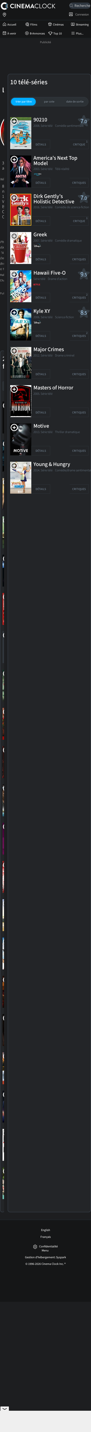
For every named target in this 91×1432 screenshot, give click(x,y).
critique (80, 143)
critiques (79, 183)
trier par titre (24, 102)
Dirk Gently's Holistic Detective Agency (53, 202)
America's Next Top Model (55, 160)
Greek (40, 235)
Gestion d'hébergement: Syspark (45, 1257)
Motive (41, 426)
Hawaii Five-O (49, 273)
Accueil (11, 25)
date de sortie (75, 102)
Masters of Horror (53, 388)
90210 (40, 120)
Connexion (81, 14)
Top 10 (57, 33)
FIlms (33, 25)
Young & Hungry (51, 464)
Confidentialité (48, 1247)
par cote (49, 102)
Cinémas (58, 25)
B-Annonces (37, 33)
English (45, 1230)
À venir (11, 33)
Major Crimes (48, 349)
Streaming (82, 25)
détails (41, 144)
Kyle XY (41, 311)
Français (45, 1237)
